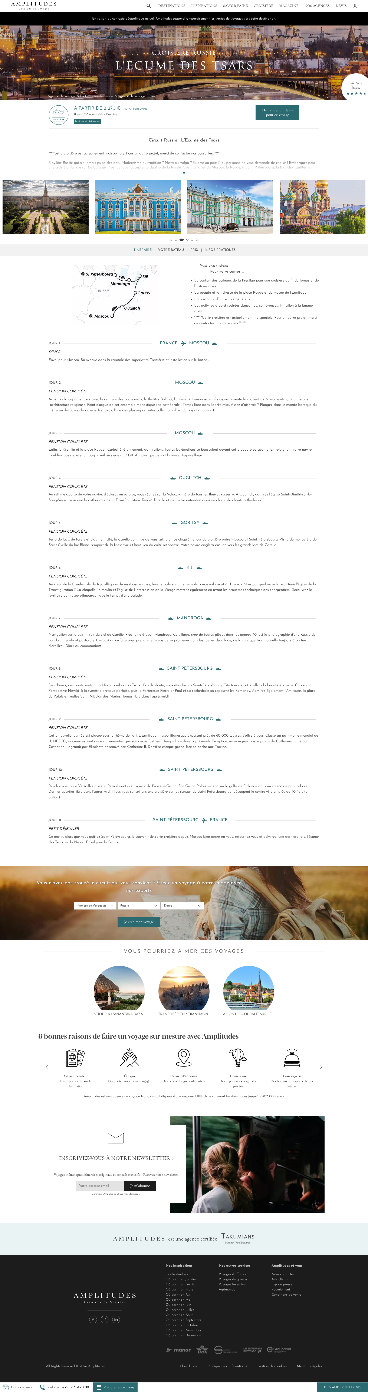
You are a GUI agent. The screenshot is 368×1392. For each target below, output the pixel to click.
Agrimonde (227, 1289)
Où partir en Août (179, 1315)
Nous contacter (283, 1274)
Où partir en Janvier (181, 1279)
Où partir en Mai (178, 1299)
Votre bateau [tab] (171, 250)
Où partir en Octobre (182, 1325)
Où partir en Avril (179, 1294)
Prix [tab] (194, 250)
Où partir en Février (181, 1284)
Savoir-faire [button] (235, 6)
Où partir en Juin (178, 1305)
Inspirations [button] (204, 6)
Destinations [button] (171, 6)
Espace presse (282, 1284)
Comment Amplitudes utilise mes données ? (116, 1194)
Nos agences (317, 6)
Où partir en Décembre (183, 1335)
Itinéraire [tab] (142, 250)
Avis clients (280, 1279)
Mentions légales (309, 1366)
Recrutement (281, 1289)
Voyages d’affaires (232, 1274)
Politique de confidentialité (227, 1366)
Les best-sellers (177, 1274)
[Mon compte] (355, 5)
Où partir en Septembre (183, 1320)
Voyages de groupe (233, 1279)
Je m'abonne (140, 1185)
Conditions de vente (286, 1294)
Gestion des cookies (272, 1366)
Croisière (263, 6)
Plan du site (188, 1366)
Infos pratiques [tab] (220, 250)
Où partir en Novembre (183, 1330)
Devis (341, 6)
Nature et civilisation (87, 121)
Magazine (289, 6)
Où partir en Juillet (180, 1310)
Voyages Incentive (232, 1284)
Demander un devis (342, 1387)
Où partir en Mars (179, 1289)
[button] (64, 1387)
